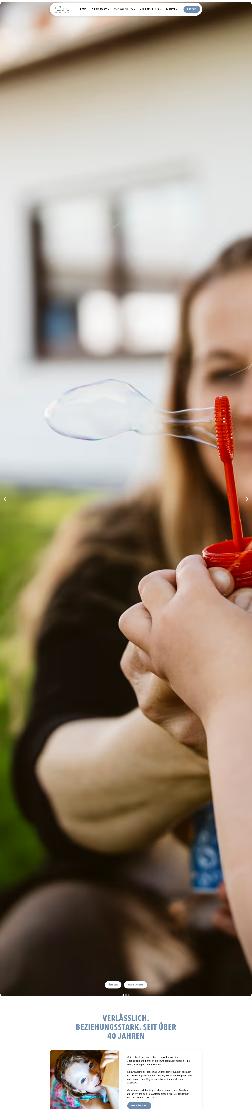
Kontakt (191, 9)
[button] (100, 9)
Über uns (113, 981)
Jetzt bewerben (135, 981)
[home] (57, 9)
